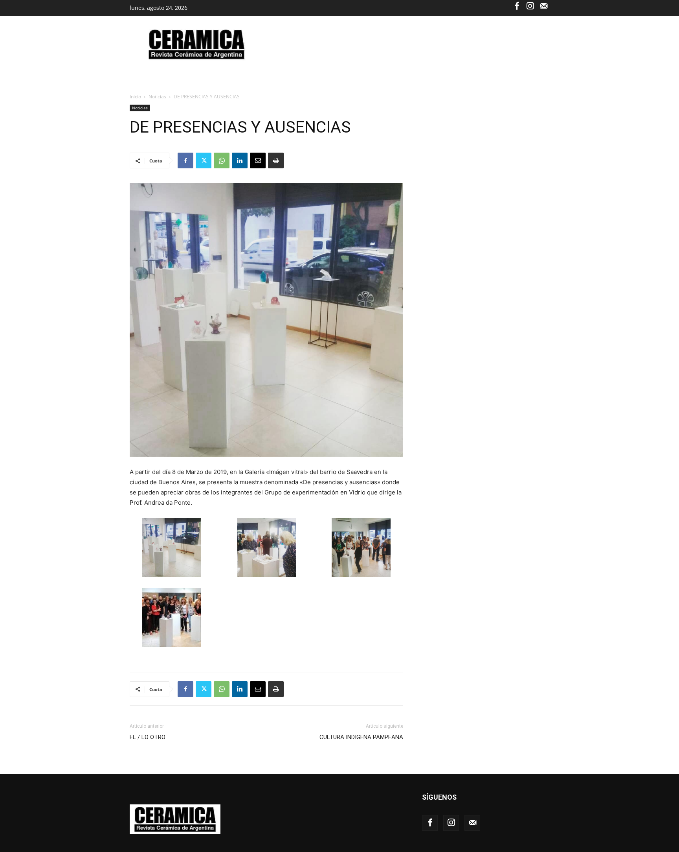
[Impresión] (276, 160)
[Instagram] (530, 5)
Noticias (157, 96)
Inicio (135, 96)
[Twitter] (203, 160)
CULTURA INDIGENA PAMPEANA (361, 737)
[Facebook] (517, 5)
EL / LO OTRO (147, 737)
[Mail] (543, 5)
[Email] (258, 160)
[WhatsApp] (221, 160)
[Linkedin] (240, 160)
